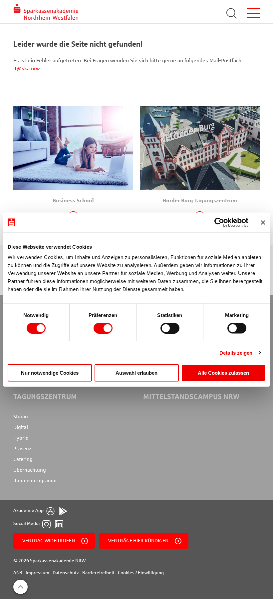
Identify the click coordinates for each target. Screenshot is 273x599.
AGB (17, 572)
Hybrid (21, 438)
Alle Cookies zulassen (223, 373)
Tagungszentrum (45, 396)
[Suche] (232, 13)
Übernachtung (29, 470)
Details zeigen (235, 352)
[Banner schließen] (263, 222)
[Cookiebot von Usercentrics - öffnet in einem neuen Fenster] (219, 222)
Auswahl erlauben (136, 373)
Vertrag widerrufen (48, 540)
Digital (20, 427)
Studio (20, 416)
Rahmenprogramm (35, 480)
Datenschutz (66, 572)
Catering (23, 459)
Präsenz (22, 448)
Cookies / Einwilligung (141, 572)
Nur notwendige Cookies (50, 373)
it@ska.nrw (26, 68)
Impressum (37, 572)
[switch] (103, 328)
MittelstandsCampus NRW (191, 396)
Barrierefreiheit (98, 572)
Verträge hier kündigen (138, 540)
